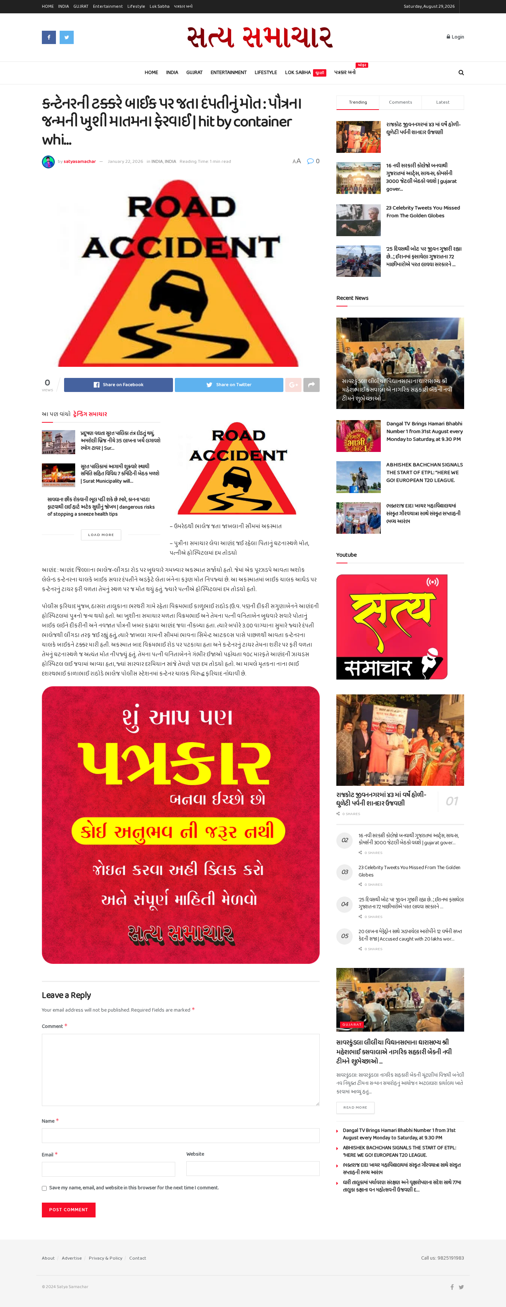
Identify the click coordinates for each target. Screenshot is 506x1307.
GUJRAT (81, 6)
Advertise (72, 1258)
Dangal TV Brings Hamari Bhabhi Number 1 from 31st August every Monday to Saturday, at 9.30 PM (424, 431)
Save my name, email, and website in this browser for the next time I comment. (134, 1188)
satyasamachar (80, 161)
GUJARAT (352, 1025)
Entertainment (108, 6)
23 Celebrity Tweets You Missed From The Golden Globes (423, 212)
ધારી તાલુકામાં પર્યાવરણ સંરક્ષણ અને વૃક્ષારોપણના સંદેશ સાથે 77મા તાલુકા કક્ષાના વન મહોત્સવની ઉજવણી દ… (402, 1186)
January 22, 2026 (125, 161)
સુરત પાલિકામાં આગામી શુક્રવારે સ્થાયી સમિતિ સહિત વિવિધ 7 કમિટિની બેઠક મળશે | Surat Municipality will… (120, 474)
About (48, 1258)
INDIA (63, 6)
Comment (55, 1026)
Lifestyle (136, 6)
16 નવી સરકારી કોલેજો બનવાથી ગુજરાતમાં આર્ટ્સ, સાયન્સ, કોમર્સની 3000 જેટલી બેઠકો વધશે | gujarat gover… (421, 177)
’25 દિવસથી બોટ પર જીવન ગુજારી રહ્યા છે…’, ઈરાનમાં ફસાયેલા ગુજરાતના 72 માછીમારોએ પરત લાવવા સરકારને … (424, 257)
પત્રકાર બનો (183, 6)
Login (457, 37)
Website (195, 1154)
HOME (48, 6)
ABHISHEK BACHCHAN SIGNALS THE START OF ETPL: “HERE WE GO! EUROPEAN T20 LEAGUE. (424, 472)
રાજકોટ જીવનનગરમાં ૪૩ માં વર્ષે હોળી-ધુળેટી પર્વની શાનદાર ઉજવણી (423, 128)
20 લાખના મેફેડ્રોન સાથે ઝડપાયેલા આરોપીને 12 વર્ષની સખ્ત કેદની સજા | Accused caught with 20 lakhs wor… (410, 936)
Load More (101, 535)
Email (50, 1155)
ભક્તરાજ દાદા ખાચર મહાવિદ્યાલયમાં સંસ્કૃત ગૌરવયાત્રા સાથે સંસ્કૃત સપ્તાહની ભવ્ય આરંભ (423, 514)
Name (50, 1121)
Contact (137, 1258)
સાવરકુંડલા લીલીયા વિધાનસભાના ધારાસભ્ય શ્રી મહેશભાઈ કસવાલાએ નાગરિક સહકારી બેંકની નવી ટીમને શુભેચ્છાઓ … (397, 390)
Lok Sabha (160, 6)
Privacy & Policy (105, 1258)
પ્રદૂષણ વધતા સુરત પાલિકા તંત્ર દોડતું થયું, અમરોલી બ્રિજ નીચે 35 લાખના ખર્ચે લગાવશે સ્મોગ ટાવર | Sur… (120, 440)
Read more (355, 1107)
